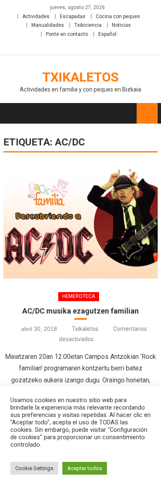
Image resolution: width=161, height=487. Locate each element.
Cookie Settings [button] (34, 468)
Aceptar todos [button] (84, 468)
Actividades (36, 16)
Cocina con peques (118, 16)
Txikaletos (80, 77)
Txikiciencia (88, 25)
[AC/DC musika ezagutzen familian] (80, 222)
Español (107, 34)
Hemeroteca (78, 296)
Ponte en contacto (67, 34)
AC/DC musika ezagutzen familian (80, 311)
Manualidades (47, 25)
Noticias (121, 25)
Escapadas (72, 16)
